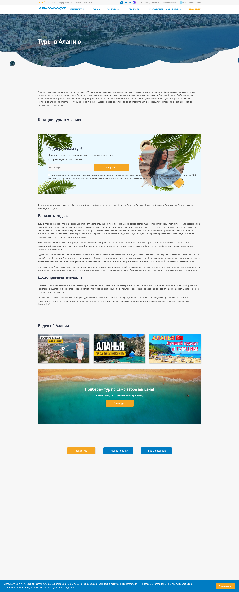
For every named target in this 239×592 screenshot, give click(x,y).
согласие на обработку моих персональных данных (117, 175)
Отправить (111, 167)
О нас (50, 2)
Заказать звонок (169, 2)
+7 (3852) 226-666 (150, 2)
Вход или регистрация (192, 2)
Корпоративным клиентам (164, 9)
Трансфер (134, 9)
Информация (64, 2)
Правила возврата (156, 450)
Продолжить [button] (225, 586)
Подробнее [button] (70, 587)
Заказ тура (119, 403)
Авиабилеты (77, 9)
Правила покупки (118, 450)
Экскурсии (113, 9)
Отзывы (78, 2)
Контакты (88, 2)
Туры (95, 9)
